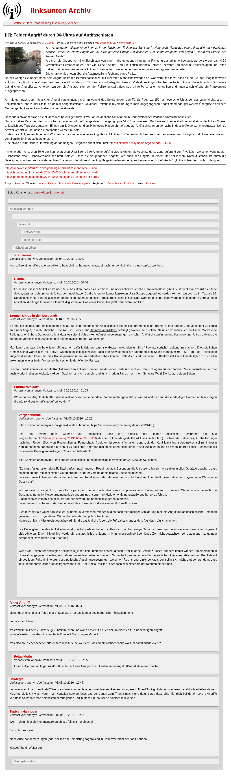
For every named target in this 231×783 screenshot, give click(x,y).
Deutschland (114, 183)
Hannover (151, 183)
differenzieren (20, 255)
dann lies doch (32, 239)
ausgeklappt (41, 192)
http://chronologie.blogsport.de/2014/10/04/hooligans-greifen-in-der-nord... (52, 176)
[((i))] (11, 18)
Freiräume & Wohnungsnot (74, 183)
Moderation (42, 23)
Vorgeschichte (30, 415)
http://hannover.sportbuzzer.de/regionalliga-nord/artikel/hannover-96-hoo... (52, 168)
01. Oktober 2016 (105, 42)
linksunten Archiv (61, 11)
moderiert (58, 192)
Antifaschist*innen (21, 208)
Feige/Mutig (23, 656)
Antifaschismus (47, 183)
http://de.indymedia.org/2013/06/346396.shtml (67, 438)
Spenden (73, 23)
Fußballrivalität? (26, 387)
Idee (30, 23)
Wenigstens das (24, 761)
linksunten (58, 23)
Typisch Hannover (24, 711)
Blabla (19, 279)
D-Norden (129, 183)
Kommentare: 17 (126, 42)
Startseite (19, 23)
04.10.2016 (48, 42)
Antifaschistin (32, 232)
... (11, 201)
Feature (19, 183)
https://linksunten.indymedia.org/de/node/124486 (140, 143)
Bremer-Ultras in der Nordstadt (33, 315)
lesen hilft (25, 224)
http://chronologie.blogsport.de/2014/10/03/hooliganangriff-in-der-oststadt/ (51, 172)
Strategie (16, 679)
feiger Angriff (20, 602)
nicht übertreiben (25, 247)
